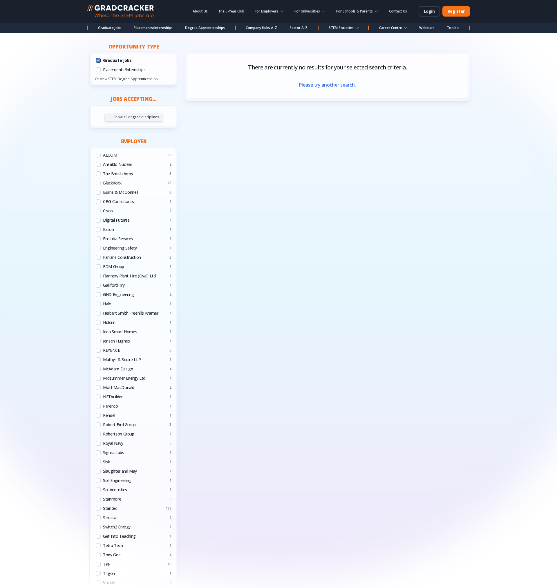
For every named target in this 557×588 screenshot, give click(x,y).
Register (456, 11)
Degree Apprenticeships (205, 27)
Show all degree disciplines (136, 116)
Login (429, 11)
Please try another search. (327, 85)
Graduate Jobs (110, 27)
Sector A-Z (299, 27)
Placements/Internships (153, 27)
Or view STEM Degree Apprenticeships (126, 78)
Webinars (427, 27)
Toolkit (453, 27)
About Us (200, 11)
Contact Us (398, 11)
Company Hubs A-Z (261, 27)
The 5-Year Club (231, 11)
